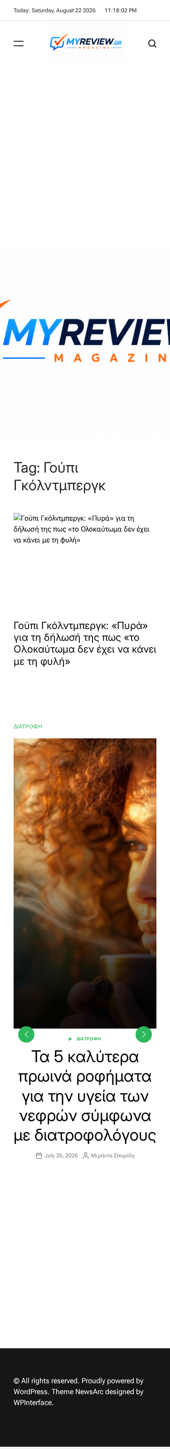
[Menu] (19, 43)
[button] (144, 1034)
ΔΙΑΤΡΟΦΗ (89, 1038)
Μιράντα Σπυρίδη (113, 1155)
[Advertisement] (85, 156)
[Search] (152, 43)
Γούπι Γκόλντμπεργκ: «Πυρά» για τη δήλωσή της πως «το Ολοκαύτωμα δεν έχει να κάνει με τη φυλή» (85, 643)
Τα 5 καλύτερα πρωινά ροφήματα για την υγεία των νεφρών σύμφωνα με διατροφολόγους (85, 1095)
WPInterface (33, 1402)
